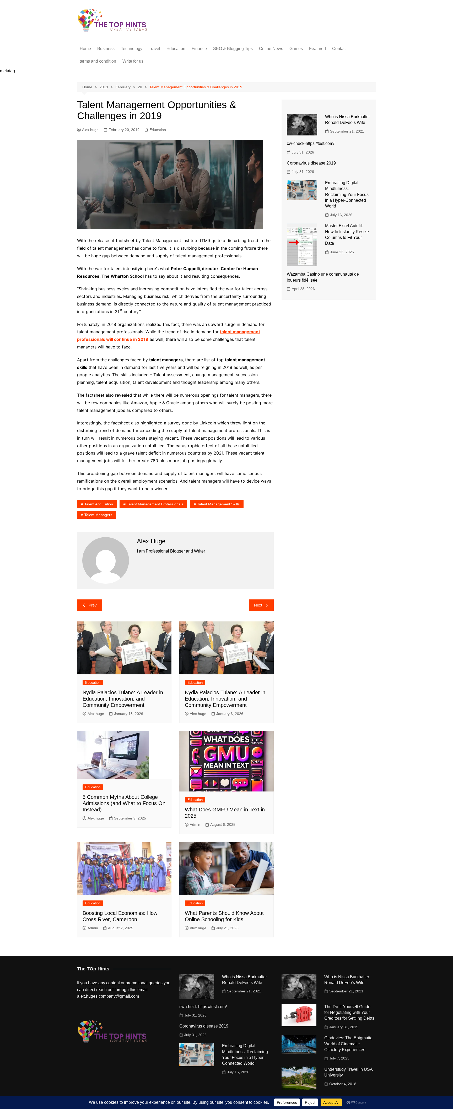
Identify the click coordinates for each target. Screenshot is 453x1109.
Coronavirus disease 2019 (311, 163)
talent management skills (218, 504)
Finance (199, 48)
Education (175, 48)
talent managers (98, 515)
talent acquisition (98, 504)
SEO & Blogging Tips (233, 48)
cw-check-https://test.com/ (310, 143)
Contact (339, 48)
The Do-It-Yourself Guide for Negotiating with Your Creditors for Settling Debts (349, 1012)
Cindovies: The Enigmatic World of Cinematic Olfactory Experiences (348, 1044)
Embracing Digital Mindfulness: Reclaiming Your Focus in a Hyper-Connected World (347, 195)
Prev (93, 605)
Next (258, 605)
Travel (154, 48)
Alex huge (90, 130)
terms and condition (98, 61)
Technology (131, 48)
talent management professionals (155, 504)
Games (296, 48)
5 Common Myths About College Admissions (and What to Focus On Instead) (124, 803)
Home (85, 48)
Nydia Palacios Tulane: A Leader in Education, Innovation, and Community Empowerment (123, 699)
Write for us (132, 61)
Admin (195, 824)
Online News (271, 48)
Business (106, 48)
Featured (317, 48)
